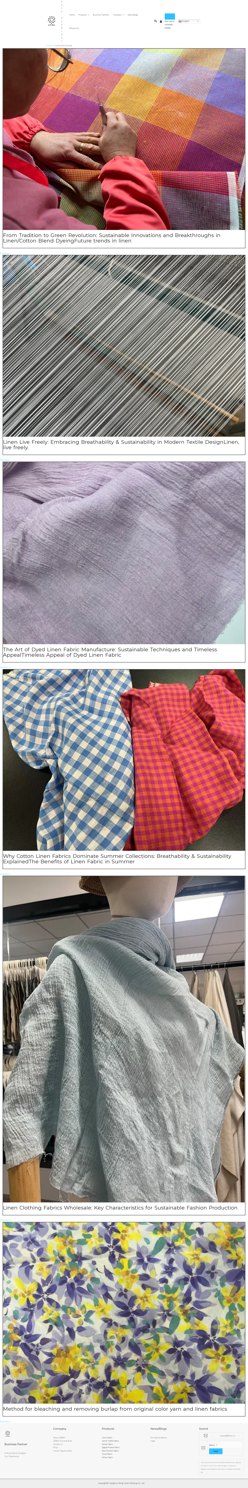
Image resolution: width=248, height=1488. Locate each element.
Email (213, 1445)
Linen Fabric (107, 1437)
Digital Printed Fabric (111, 1447)
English (185, 21)
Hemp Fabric (107, 1444)
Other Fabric (107, 1457)
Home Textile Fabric (110, 1440)
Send (216, 1451)
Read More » (5, 253)
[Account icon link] (161, 21)
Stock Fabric (107, 1454)
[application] (88, 14)
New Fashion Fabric (110, 1450)
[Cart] (170, 16)
